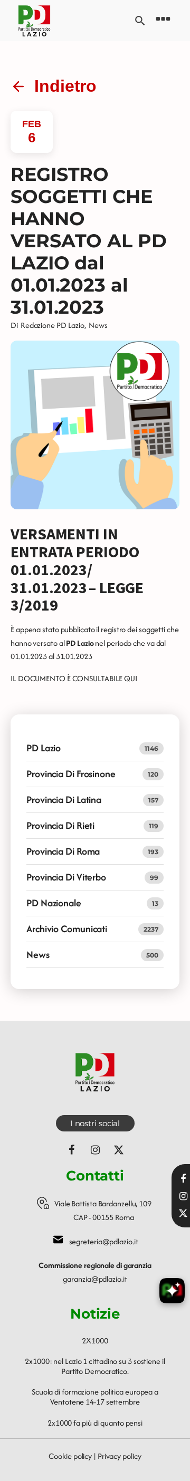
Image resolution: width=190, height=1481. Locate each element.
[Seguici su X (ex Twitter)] (119, 1150)
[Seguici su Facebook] (71, 1150)
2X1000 (95, 1340)
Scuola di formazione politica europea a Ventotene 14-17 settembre (95, 1397)
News (98, 325)
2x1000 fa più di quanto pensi (95, 1423)
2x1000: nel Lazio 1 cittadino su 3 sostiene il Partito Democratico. (95, 1366)
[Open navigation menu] (163, 20)
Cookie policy (70, 1455)
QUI (130, 678)
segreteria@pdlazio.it (103, 1241)
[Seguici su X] (183, 1213)
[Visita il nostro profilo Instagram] (183, 1196)
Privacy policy (119, 1455)
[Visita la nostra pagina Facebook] (183, 1179)
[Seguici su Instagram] (95, 1150)
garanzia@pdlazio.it (95, 1278)
